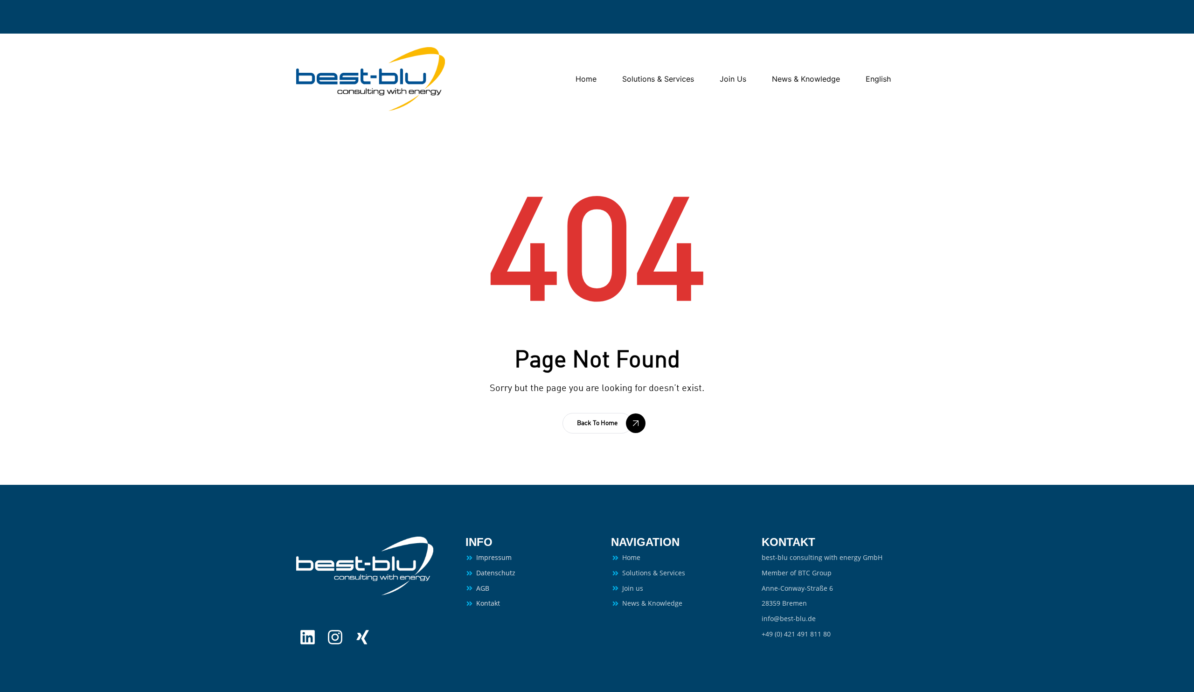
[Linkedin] (307, 637)
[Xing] (362, 637)
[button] (597, 423)
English (878, 79)
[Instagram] (335, 637)
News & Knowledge (806, 79)
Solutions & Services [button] (658, 79)
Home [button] (586, 79)
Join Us (733, 79)
